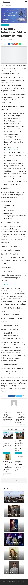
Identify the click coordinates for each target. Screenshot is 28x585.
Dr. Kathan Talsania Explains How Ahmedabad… (12, 570)
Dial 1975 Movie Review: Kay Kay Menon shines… (13, 529)
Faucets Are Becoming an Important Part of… (14, 515)
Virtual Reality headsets (17, 150)
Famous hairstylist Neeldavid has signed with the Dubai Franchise (8, 418)
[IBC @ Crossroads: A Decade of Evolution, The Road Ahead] (8, 435)
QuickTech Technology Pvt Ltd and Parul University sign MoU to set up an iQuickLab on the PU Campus (20, 419)
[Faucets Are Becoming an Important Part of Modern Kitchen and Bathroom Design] (20, 435)
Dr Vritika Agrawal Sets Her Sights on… (13, 557)
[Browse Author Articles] (14, 403)
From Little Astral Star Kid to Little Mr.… (13, 543)
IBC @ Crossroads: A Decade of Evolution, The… (14, 500)
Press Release (6, 432)
